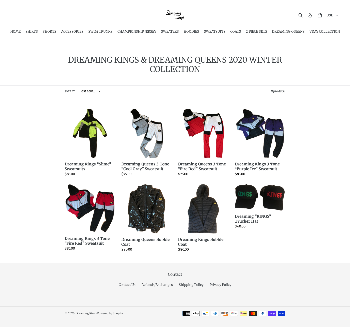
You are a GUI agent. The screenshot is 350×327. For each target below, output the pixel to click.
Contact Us (127, 285)
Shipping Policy (191, 285)
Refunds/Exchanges (157, 285)
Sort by (70, 91)
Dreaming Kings (86, 313)
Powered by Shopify (110, 313)
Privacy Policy (220, 285)
